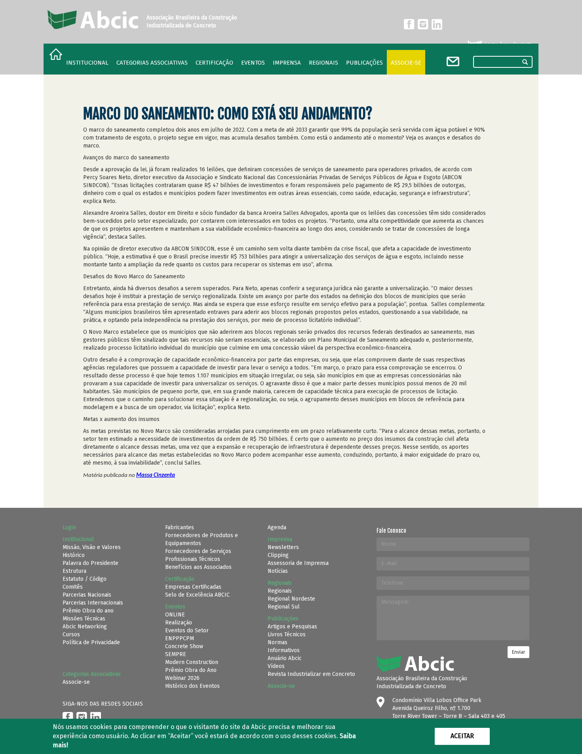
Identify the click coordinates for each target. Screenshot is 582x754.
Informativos (284, 650)
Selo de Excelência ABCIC (197, 594)
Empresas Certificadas (193, 587)
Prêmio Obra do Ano (191, 670)
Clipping (278, 555)
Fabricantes (179, 527)
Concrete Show (184, 646)
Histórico (74, 555)
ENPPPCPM (179, 638)
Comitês (73, 587)
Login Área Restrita (508, 44)
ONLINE (175, 614)
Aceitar (462, 736)
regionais (323, 62)
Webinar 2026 (182, 678)
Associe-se (406, 62)
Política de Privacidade (91, 642)
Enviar (518, 652)
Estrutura (74, 571)
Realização (178, 622)
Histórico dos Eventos (192, 686)
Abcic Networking (85, 626)
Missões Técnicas (84, 618)
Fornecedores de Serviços (198, 551)
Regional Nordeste (291, 598)
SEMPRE (175, 654)
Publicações (364, 62)
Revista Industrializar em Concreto (311, 674)
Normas (277, 642)
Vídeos (276, 666)
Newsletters (283, 547)
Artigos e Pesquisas (292, 626)
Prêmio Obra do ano (88, 610)
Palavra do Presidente (90, 563)
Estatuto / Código (85, 579)
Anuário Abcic (285, 658)
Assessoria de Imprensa (298, 563)
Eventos (253, 62)
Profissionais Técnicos (192, 559)
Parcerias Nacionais (87, 594)
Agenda (277, 527)
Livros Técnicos (287, 634)
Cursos (71, 634)
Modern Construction (191, 662)
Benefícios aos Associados (198, 567)
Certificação (214, 62)
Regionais (280, 591)
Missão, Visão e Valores (92, 547)
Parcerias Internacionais (93, 602)
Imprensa (287, 62)
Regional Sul (284, 606)
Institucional (87, 62)
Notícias (278, 571)
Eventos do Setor (187, 630)
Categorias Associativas (152, 62)
